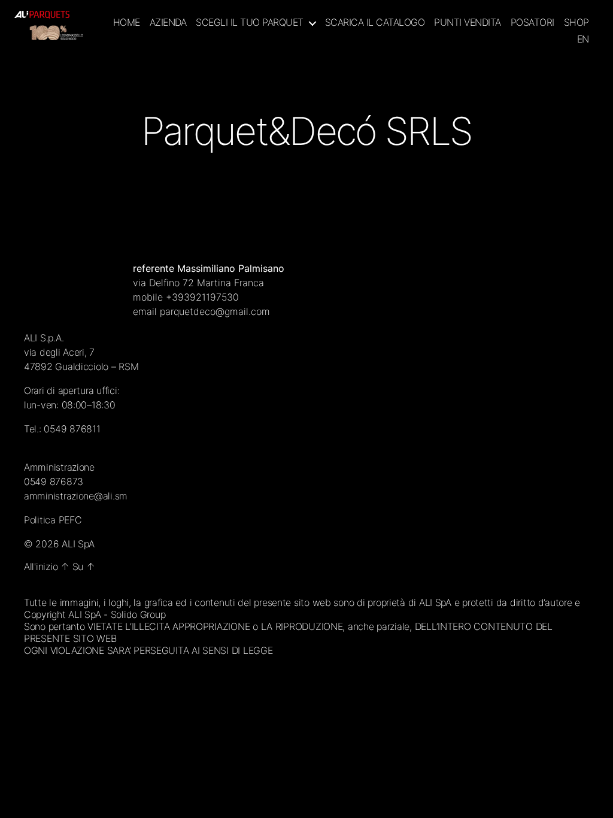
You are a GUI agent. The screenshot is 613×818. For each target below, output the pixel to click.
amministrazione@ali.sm (76, 496)
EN (583, 39)
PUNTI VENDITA (467, 22)
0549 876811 (72, 429)
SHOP (576, 22)
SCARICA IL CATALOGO (375, 22)
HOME (126, 22)
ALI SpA (78, 544)
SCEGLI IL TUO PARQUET (250, 22)
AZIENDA (168, 22)
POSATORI (532, 22)
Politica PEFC (53, 520)
